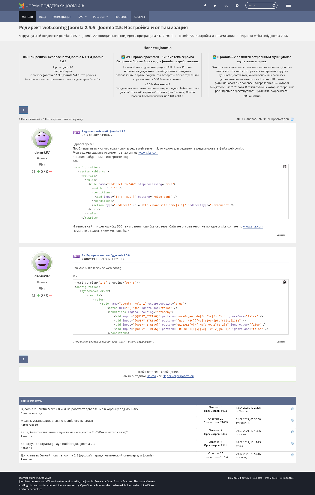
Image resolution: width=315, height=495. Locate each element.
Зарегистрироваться (178, 376)
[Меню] (288, 5)
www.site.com (148, 152)
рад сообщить (63, 71)
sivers (242, 434)
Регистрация (61, 17)
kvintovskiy (35, 413)
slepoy (243, 457)
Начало (27, 17)
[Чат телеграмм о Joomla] (237, 5)
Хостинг (140, 17)
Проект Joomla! (63, 67)
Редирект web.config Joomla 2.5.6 (103, 131)
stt (30, 459)
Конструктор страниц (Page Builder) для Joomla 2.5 (58, 444)
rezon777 (245, 422)
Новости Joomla (158, 47)
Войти (151, 376)
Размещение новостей (279, 478)
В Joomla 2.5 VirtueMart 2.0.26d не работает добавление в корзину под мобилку (79, 409)
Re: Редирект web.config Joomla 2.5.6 (106, 255)
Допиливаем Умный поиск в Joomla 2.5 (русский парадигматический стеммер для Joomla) (87, 455)
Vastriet (244, 411)
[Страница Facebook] (205, 5)
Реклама (257, 478)
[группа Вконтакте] (226, 5)
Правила (121, 17)
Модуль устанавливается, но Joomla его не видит (57, 421)
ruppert (33, 424)
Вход (42, 17)
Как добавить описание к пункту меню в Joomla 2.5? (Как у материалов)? (74, 432)
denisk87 (42, 152)
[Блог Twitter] (215, 5)
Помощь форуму (238, 478)
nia (31, 436)
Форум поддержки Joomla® (55, 5)
